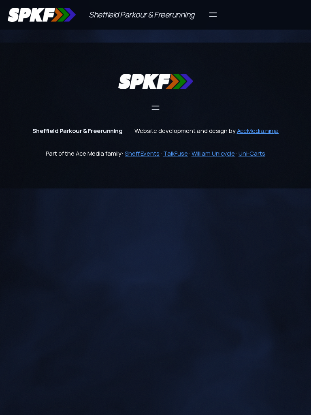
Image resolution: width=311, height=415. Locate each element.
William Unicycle (213, 153)
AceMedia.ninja (258, 130)
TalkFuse (175, 153)
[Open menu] (213, 14)
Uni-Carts (252, 153)
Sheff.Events (142, 153)
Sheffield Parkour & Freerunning (141, 14)
